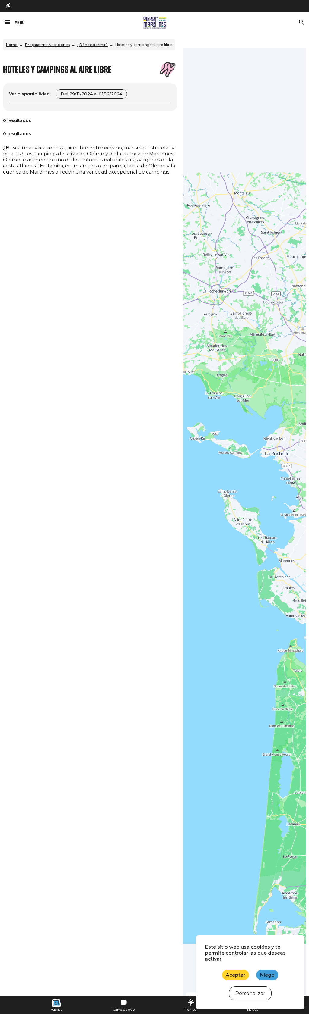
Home (12, 44)
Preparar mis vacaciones (47, 44)
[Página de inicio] (154, 22)
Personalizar (250, 993)
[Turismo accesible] (8, 6)
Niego (267, 975)
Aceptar (235, 975)
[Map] (244, 522)
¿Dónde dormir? (92, 44)
